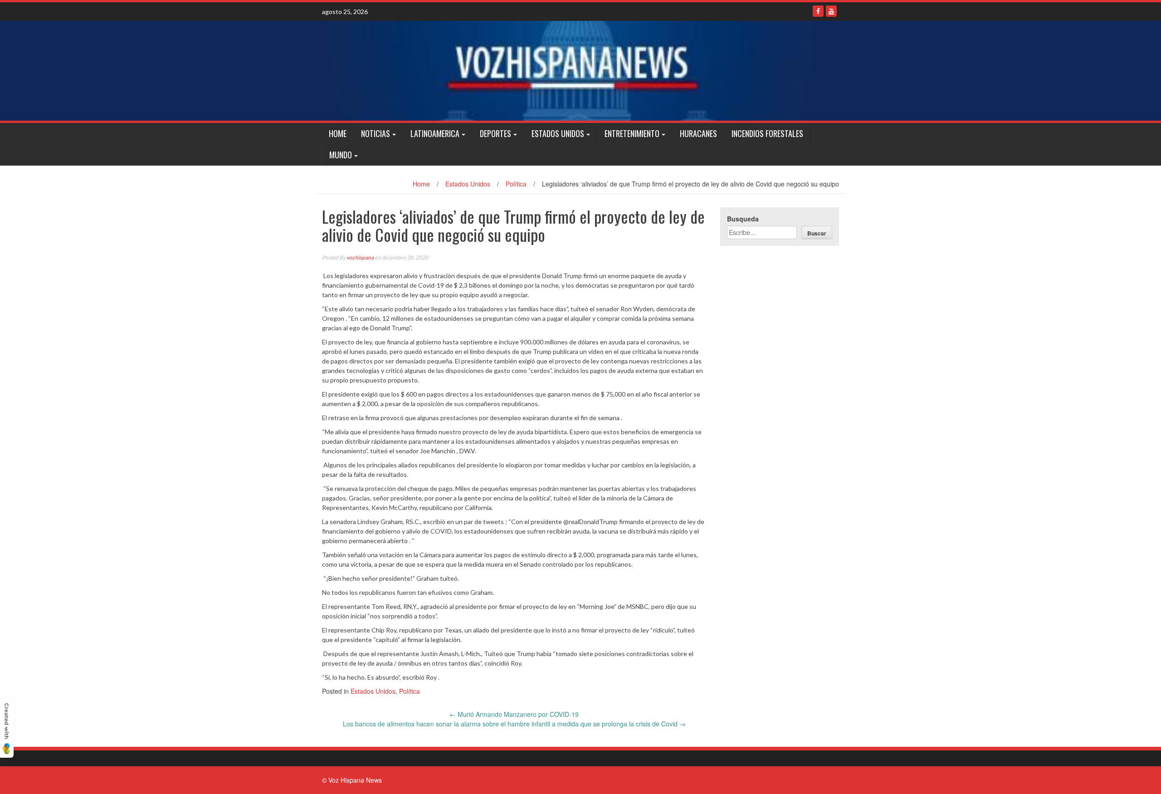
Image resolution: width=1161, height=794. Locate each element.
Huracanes (698, 133)
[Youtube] (831, 11)
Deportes (495, 133)
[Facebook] (818, 11)
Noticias (375, 133)
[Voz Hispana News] (580, 71)
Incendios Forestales (767, 133)
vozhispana (360, 257)
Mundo (340, 155)
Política (516, 183)
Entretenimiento (632, 133)
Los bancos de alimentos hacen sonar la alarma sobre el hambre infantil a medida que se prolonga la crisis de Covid (514, 723)
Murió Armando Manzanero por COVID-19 (514, 714)
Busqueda (743, 218)
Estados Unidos (558, 133)
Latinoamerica (434, 133)
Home (337, 133)
